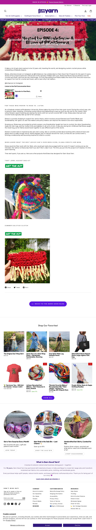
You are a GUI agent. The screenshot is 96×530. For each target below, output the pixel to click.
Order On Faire (75, 503)
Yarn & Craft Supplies (12, 16)
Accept (47, 525)
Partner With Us (75, 508)
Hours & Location (38, 491)
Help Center (74, 491)
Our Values (36, 496)
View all (48, 398)
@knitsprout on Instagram (14, 83)
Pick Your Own (80, 16)
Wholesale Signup (76, 501)
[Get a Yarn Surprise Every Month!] (18, 425)
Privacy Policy (11, 520)
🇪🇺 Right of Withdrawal (57, 506)
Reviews (35, 503)
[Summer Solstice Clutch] (27, 283)
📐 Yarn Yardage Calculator (79, 506)
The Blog (73, 493)
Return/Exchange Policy (57, 491)
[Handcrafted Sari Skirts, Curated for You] (78, 425)
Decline (77, 525)
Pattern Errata (75, 498)
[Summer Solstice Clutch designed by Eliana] (13, 235)
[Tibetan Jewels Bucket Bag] (27, 218)
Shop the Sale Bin (43, 450)
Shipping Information (56, 493)
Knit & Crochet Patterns (78, 496)
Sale (89, 16)
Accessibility (54, 496)
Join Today (10, 450)
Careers (35, 498)
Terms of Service (55, 501)
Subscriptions (50, 16)
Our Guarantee (37, 493)
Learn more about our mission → (48, 479)
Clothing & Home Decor (32, 16)
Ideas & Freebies (65, 16)
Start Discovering (74, 454)
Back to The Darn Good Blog (49, 304)
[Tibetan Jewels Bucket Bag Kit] (14, 166)
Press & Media (37, 501)
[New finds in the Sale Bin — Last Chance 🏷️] (48, 425)
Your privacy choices (56, 503)
